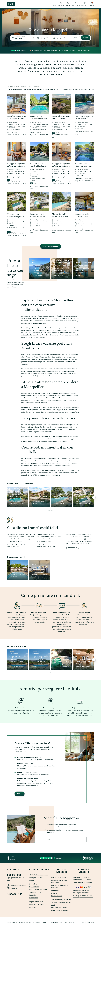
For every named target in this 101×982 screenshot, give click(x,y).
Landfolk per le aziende (38, 889)
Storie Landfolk (35, 892)
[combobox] (23, 38)
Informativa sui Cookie (59, 910)
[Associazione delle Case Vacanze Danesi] (88, 858)
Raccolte (32, 895)
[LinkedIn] (21, 894)
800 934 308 (14, 875)
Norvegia (22, 617)
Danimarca (20, 615)
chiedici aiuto (17, 629)
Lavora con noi (56, 896)
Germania (19, 620)
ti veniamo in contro (85, 715)
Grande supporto (84, 50)
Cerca (85, 38)
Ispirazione (61, 5)
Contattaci (14, 888)
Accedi (92, 5)
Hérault (30, 86)
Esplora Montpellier (50, 246)
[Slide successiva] (24, 103)
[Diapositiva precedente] (9, 103)
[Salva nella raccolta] (23, 97)
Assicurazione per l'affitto (61, 900)
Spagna (11, 622)
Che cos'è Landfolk (83, 870)
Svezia (12, 620)
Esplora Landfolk (39, 869)
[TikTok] (18, 894)
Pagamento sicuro (36, 902)
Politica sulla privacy (59, 908)
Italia (9, 617)
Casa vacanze (10, 86)
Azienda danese (37, 50)
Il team (54, 893)
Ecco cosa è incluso (50, 715)
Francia (15, 617)
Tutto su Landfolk (61, 870)
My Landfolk (34, 887)
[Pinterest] (14, 894)
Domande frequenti (18, 885)
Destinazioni (33, 898)
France (17, 86)
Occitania (23, 86)
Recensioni (33, 907)
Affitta (68, 5)
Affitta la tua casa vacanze (39, 875)
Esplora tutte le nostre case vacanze (76, 89)
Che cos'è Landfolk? (59, 877)
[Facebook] (11, 894)
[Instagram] (8, 894)
